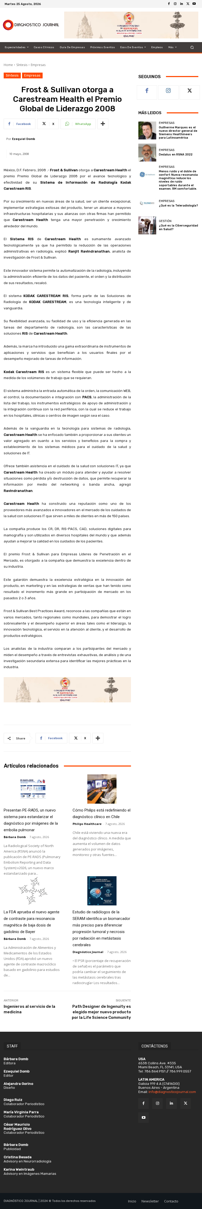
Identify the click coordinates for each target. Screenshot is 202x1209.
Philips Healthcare (87, 824)
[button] (192, 47)
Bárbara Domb (15, 837)
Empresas (38, 65)
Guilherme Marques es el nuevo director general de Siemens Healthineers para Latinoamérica (178, 133)
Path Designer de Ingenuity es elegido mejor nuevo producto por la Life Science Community (101, 1012)
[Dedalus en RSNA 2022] (147, 152)
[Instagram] (175, 4)
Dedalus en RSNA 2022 (176, 154)
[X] (188, 4)
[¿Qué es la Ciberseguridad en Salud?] (147, 225)
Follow (168, 89)
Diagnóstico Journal (88, 952)
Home (8, 65)
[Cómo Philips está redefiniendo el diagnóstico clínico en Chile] (102, 789)
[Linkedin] (181, 4)
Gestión (165, 221)
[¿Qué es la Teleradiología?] (147, 203)
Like (147, 89)
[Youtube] (194, 4)
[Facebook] (169, 4)
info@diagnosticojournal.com (172, 1092)
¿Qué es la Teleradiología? (178, 205)
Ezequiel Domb (23, 139)
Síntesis (21, 65)
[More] (102, 124)
